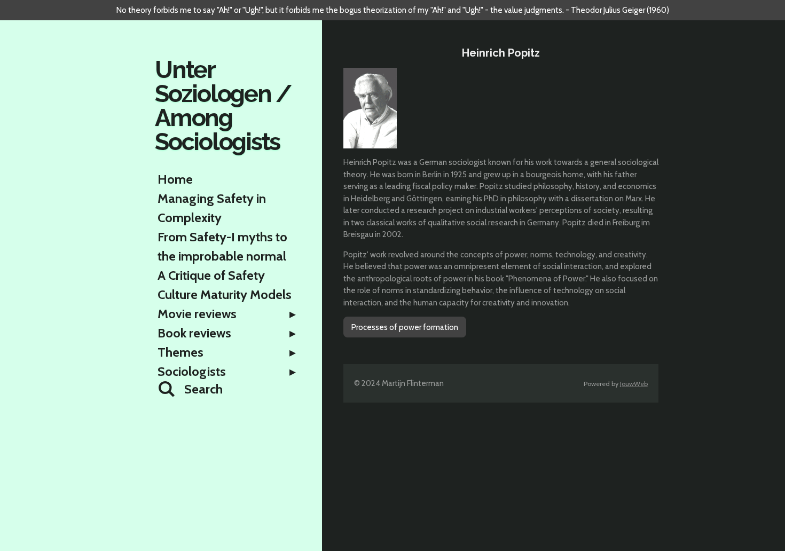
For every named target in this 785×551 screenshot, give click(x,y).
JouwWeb (634, 384)
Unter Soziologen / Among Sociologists (223, 106)
